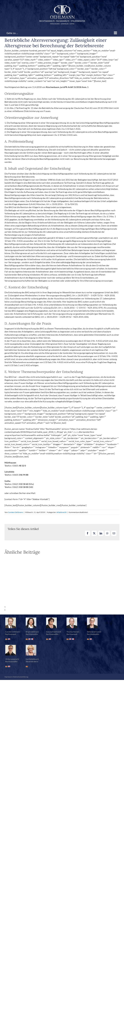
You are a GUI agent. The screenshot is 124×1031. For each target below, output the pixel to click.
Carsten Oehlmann (15, 512)
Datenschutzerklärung (20, 677)
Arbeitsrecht (62, 512)
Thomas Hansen (73, 632)
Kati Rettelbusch (32, 659)
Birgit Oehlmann (32, 632)
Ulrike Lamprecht (12, 659)
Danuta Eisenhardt (53, 632)
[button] (62, 606)
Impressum (8, 677)
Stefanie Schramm (94, 632)
